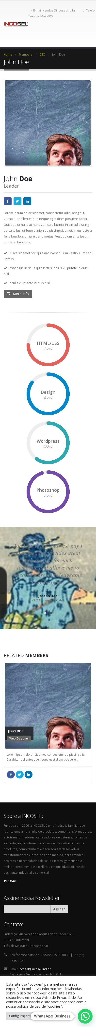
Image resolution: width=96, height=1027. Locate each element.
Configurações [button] (20, 1016)
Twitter (17, 201)
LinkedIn (27, 201)
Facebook (8, 201)
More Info (21, 293)
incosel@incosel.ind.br (35, 969)
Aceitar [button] (44, 1016)
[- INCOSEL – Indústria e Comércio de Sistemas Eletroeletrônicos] (16, 24)
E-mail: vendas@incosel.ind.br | (56, 10)
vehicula (47, 224)
